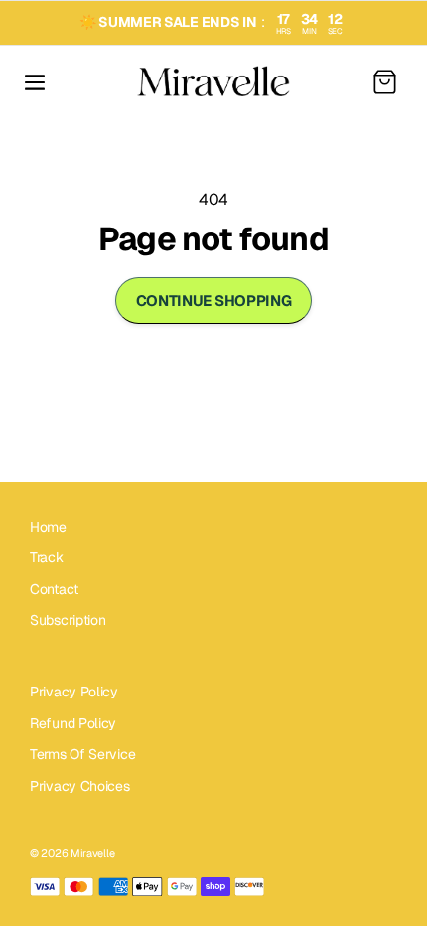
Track (47, 557)
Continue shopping (214, 300)
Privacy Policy (74, 691)
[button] (35, 82)
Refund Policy (73, 723)
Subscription (67, 620)
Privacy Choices (80, 786)
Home (48, 527)
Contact (54, 589)
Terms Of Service (82, 754)
